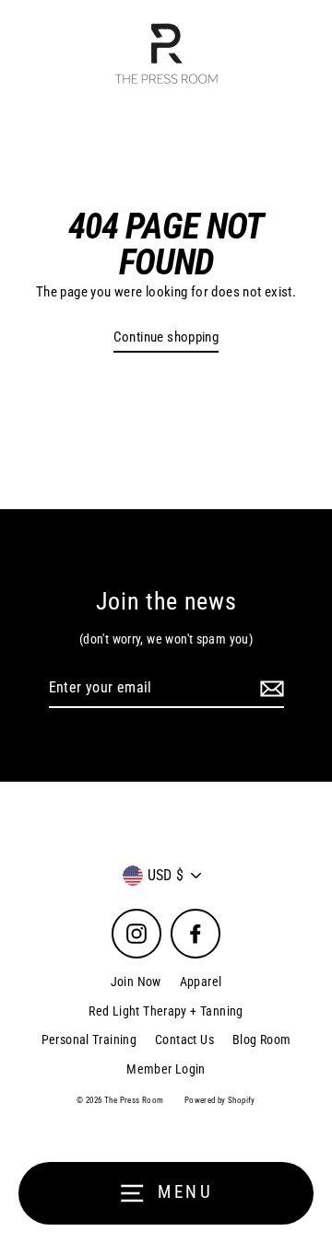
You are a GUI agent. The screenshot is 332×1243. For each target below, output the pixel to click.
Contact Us (184, 1039)
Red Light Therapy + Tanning (166, 1011)
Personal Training (89, 1039)
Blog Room (261, 1039)
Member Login (166, 1069)
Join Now (136, 981)
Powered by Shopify (219, 1100)
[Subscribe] (269, 688)
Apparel (201, 981)
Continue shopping (166, 337)
